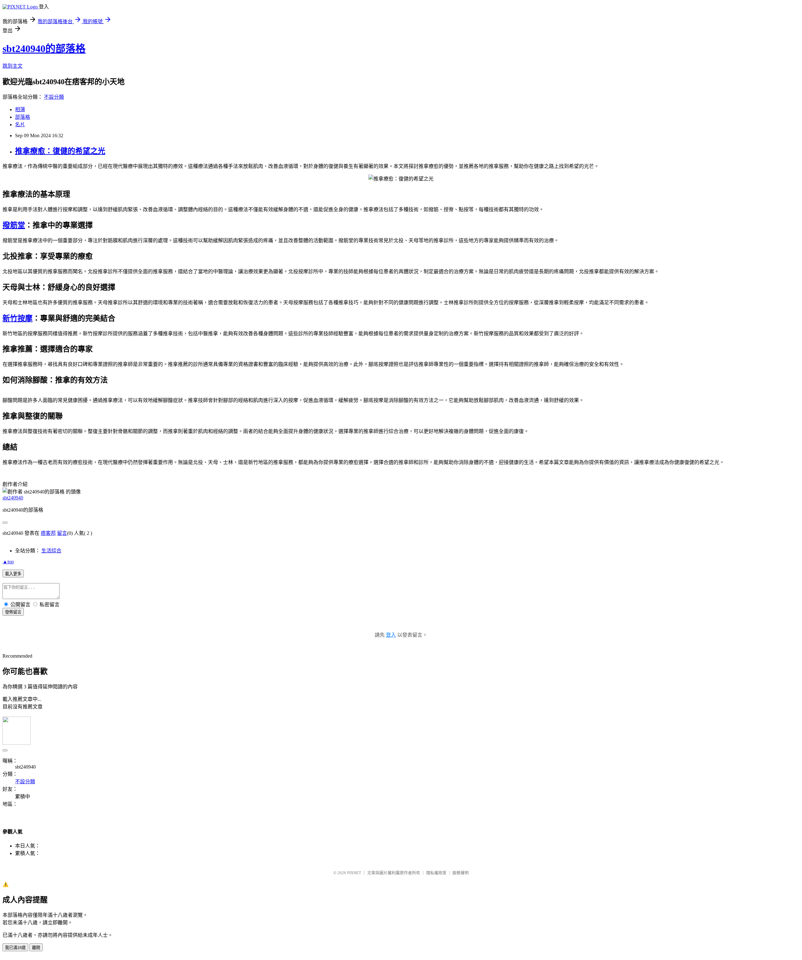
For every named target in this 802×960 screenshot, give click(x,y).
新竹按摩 (18, 318)
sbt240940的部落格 (44, 48)
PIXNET (354, 872)
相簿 (20, 109)
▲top (8, 561)
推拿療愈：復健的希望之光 (60, 151)
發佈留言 (13, 612)
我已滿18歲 (15, 947)
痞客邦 (48, 533)
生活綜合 (51, 550)
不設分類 (54, 97)
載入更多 (13, 573)
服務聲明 (460, 872)
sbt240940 (13, 497)
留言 (62, 533)
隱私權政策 (436, 872)
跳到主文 (13, 66)
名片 (20, 124)
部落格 (22, 117)
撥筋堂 (14, 225)
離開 (36, 947)
